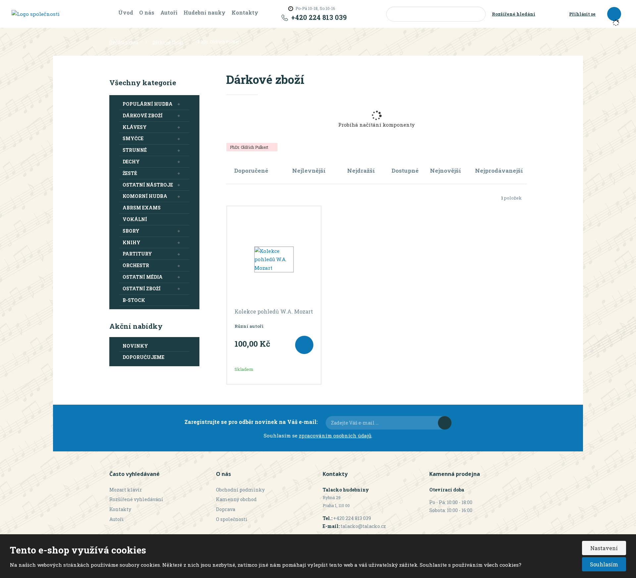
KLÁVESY (135, 127)
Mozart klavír (125, 490)
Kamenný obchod (236, 499)
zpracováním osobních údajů (335, 435)
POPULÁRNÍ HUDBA (148, 104)
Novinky (135, 346)
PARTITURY (137, 254)
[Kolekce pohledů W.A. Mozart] (274, 259)
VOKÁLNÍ (135, 219)
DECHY (131, 161)
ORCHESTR (136, 265)
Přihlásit (444, 423)
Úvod (125, 12)
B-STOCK (134, 300)
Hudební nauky (205, 12)
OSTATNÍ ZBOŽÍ (142, 288)
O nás (146, 12)
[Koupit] (304, 345)
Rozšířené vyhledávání (136, 499)
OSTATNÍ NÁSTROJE (148, 185)
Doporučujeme (143, 357)
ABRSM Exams (142, 207)
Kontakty (245, 12)
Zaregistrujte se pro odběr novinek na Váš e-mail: (251, 421)
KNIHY (131, 242)
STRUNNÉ (135, 150)
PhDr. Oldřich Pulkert (249, 147)
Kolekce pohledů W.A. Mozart (274, 311)
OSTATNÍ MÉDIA (143, 277)
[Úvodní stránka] (36, 13)
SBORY (131, 231)
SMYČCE (133, 138)
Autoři (169, 12)
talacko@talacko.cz (363, 526)
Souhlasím (604, 564)
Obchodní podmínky (240, 490)
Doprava (225, 509)
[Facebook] (350, 14)
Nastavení (604, 548)
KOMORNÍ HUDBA (145, 196)
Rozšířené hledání (513, 14)
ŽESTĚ (130, 173)
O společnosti (231, 519)
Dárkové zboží (143, 115)
